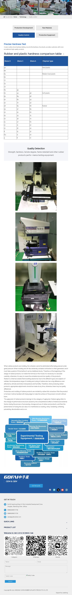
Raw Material (47, 28)
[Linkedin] (54, 489)
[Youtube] (62, 489)
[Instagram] (66, 489)
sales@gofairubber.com (14, 517)
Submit (10, 581)
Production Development (24, 28)
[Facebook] (50, 489)
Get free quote (36, 485)
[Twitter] (58, 489)
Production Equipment (47, 35)
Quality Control (23, 35)
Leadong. (65, 592)
